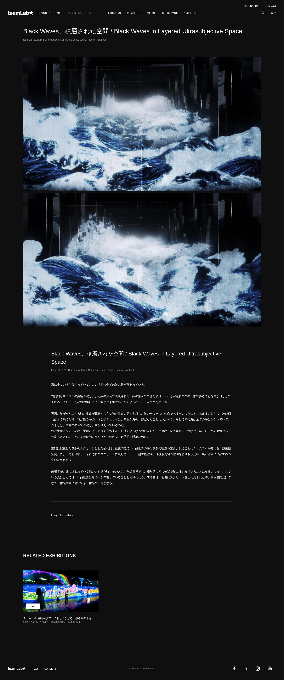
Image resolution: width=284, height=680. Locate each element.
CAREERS (50, 668)
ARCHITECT (191, 13)
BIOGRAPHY (251, 6)
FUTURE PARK (169, 13)
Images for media (61, 515)
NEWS (35, 668)
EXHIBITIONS (113, 13)
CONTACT (270, 6)
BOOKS (150, 13)
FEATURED (43, 13)
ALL (91, 13)
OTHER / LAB (75, 13)
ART (59, 13)
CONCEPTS (133, 13)
